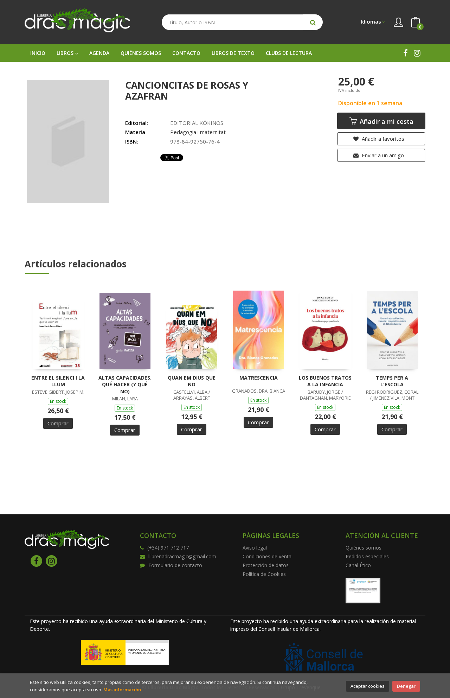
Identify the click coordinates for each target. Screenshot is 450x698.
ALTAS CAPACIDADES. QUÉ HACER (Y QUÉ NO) (125, 384)
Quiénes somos (363, 547)
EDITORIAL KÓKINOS (196, 122)
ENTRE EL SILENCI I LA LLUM (58, 381)
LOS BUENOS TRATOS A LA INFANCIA (325, 381)
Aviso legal (255, 547)
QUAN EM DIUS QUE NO (192, 381)
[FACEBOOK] (405, 53)
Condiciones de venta (267, 556)
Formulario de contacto (175, 565)
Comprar (58, 423)
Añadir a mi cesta (385, 121)
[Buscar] (313, 22)
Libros (66, 53)
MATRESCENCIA (258, 377)
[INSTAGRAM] (417, 53)
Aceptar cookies (368, 686)
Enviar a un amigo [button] (382, 155)
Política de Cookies (264, 574)
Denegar (406, 686)
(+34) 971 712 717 (168, 547)
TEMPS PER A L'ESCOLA (392, 381)
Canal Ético (358, 565)
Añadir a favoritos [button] (382, 138)
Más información (122, 689)
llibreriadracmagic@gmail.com (182, 556)
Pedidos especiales (367, 556)
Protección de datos (266, 565)
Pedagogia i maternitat (198, 131)
